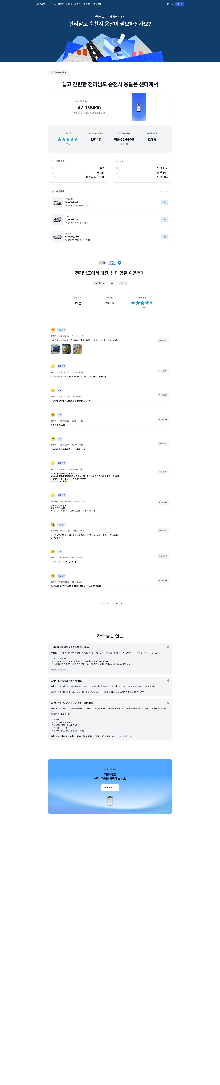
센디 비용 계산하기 (125, 736)
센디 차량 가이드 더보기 (59, 670)
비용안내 (69, 4)
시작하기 (180, 4)
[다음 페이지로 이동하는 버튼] (121, 603)
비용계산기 (78, 4)
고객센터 (87, 4)
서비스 (53, 4)
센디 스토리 (96, 4)
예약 (164, 202)
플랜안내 (60, 4)
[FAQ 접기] (168, 647)
